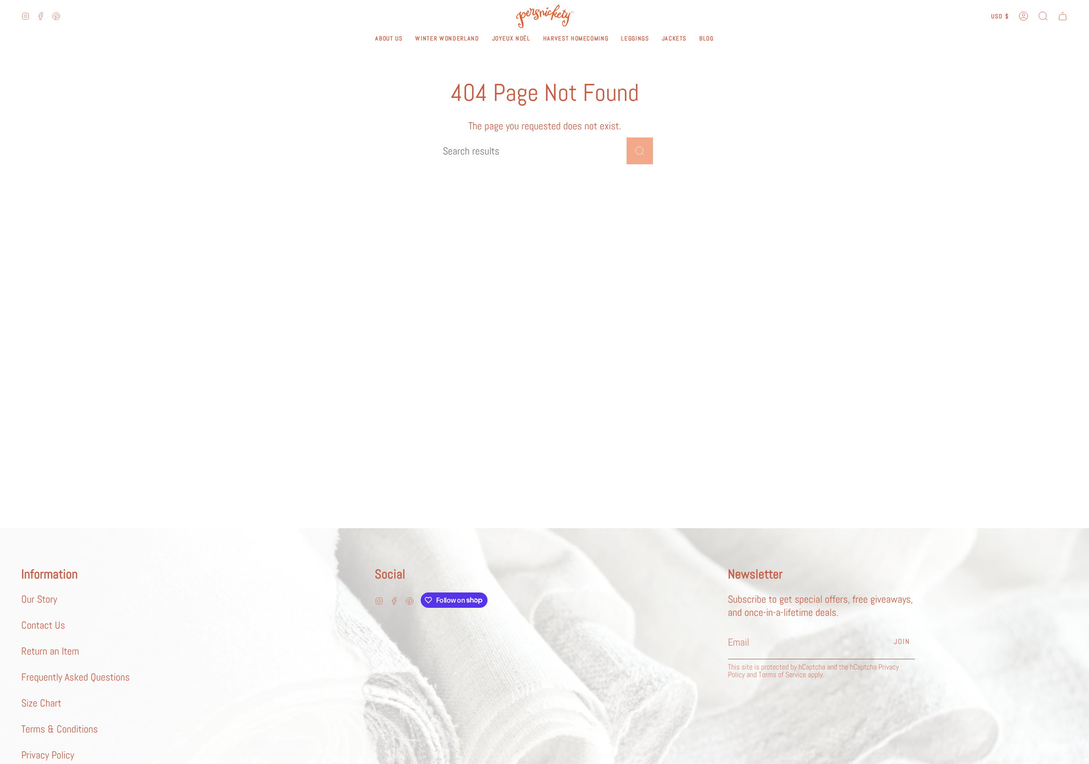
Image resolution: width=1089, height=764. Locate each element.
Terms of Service (782, 674)
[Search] (640, 150)
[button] (1043, 16)
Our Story (39, 599)
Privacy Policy (47, 754)
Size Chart (41, 703)
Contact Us (43, 625)
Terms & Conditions (59, 728)
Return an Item (50, 651)
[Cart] (1062, 16)
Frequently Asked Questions (75, 677)
